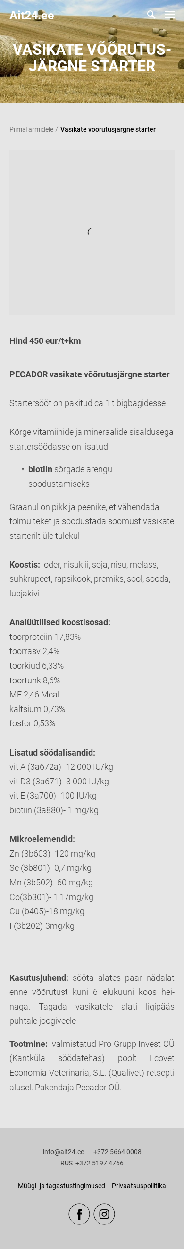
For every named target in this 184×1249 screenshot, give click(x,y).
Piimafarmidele (31, 129)
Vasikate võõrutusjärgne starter (108, 129)
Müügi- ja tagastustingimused (61, 1186)
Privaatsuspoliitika (139, 1186)
